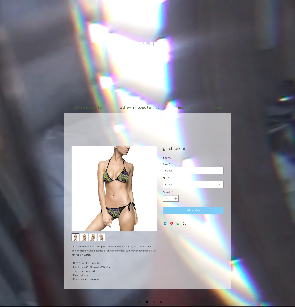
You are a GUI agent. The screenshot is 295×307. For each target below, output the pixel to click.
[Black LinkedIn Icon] (154, 302)
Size (166, 178)
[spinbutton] (171, 199)
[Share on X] (184, 224)
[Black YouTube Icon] (146, 302)
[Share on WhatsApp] (178, 224)
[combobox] (193, 171)
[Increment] (176, 199)
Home (75, 134)
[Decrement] (165, 199)
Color (166, 164)
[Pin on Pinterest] (172, 224)
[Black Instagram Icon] (161, 302)
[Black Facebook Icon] (139, 302)
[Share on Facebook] (165, 224)
